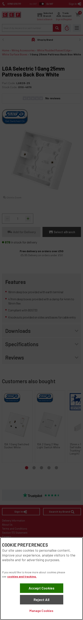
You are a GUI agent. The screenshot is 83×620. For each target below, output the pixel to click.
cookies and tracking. (22, 576)
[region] (41, 578)
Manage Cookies (41, 611)
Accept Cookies (42, 588)
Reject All (41, 599)
